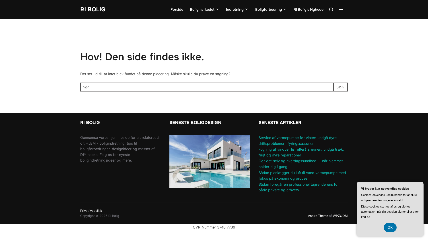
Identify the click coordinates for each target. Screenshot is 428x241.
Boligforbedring (268, 9)
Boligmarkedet (202, 9)
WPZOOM (340, 216)
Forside (177, 9)
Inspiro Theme (317, 216)
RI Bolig (92, 9)
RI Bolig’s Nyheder (309, 9)
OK (390, 227)
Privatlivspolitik (91, 210)
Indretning (235, 9)
